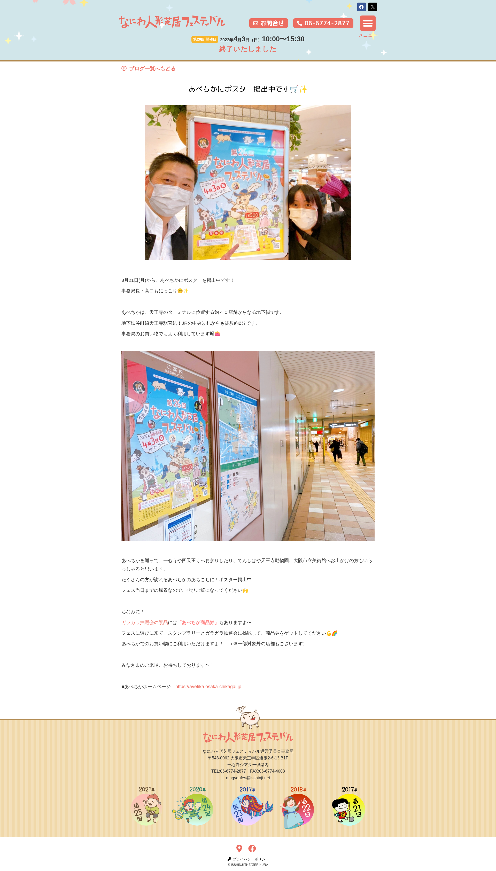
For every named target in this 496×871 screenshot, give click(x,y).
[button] (361, 7)
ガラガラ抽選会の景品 (144, 622)
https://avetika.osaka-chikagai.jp (208, 686)
